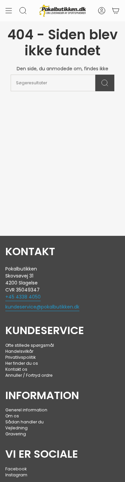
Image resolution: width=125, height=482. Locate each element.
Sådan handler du (24, 422)
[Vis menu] (8, 10)
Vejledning (16, 428)
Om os (12, 416)
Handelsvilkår (19, 351)
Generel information (26, 410)
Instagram (16, 475)
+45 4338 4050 (23, 296)
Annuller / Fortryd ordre (29, 375)
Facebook (16, 469)
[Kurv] (116, 10)
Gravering (15, 434)
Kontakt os (16, 369)
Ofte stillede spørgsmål (29, 345)
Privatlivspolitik (20, 357)
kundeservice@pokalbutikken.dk (42, 306)
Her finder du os (21, 363)
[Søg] (104, 83)
